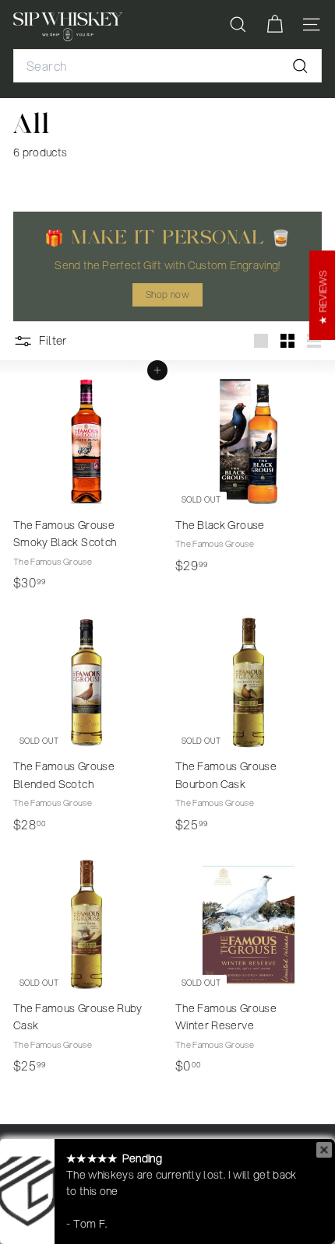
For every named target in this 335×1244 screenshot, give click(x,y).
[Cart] (274, 24)
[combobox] (167, 66)
